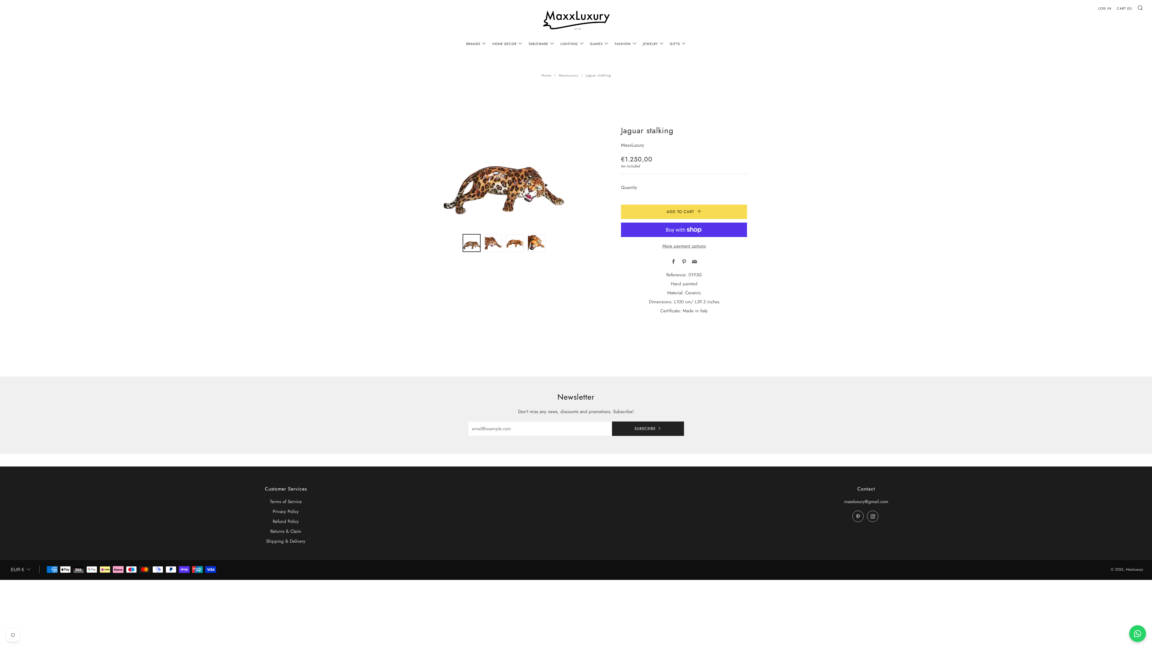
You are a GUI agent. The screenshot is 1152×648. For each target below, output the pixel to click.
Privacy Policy (286, 511)
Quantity (629, 187)
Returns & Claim (285, 531)
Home (546, 75)
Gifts (675, 43)
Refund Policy (286, 521)
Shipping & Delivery (285, 541)
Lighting (569, 43)
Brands (473, 43)
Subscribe (645, 428)
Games (596, 43)
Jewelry (650, 43)
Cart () (1124, 8)
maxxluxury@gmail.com (866, 501)
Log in (1105, 8)
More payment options (684, 246)
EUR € (17, 569)
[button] (472, 243)
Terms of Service (286, 501)
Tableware (538, 43)
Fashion (623, 43)
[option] (504, 175)
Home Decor (504, 43)
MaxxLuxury (568, 75)
